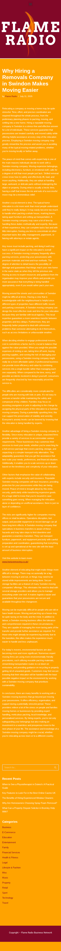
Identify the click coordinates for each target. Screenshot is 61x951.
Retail (5, 887)
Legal (4, 862)
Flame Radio (11, 96)
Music (5, 877)
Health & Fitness (10, 857)
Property (6, 882)
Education (7, 837)
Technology (7, 897)
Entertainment (9, 842)
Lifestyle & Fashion (11, 867)
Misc (4, 872)
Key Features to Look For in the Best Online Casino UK (29, 793)
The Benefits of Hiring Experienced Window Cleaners (27, 798)
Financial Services (11, 852)
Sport (4, 892)
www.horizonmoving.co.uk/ (15, 561)
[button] (30, 3)
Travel (5, 903)
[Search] (55, 767)
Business (6, 827)
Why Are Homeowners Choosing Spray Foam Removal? (29, 803)
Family (5, 847)
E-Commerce (8, 832)
